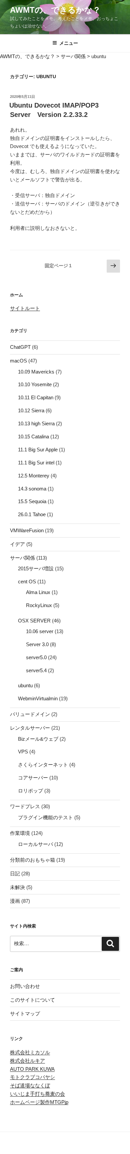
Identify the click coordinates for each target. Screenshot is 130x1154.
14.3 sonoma (32, 488)
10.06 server (39, 631)
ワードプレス (25, 806)
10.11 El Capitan (35, 397)
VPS (23, 751)
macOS (18, 361)
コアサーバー (33, 777)
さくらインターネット (43, 764)
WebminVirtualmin (38, 698)
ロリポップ (30, 791)
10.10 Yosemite (35, 384)
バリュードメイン (30, 714)
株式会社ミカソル (30, 1052)
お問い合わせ (25, 986)
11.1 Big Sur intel (36, 462)
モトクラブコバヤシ (32, 1077)
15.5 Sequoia (32, 501)
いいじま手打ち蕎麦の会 (37, 1094)
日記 (15, 873)
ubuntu (25, 685)
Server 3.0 (37, 644)
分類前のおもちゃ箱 (32, 860)
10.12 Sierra (31, 410)
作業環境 (20, 833)
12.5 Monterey (33, 475)
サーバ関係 (22, 558)
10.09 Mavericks (36, 372)
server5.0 (36, 657)
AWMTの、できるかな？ (55, 9)
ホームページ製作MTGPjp (39, 1102)
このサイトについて (32, 1000)
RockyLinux (39, 605)
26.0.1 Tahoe (32, 514)
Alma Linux (38, 592)
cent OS (27, 581)
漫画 (15, 901)
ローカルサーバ (35, 844)
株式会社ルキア (27, 1060)
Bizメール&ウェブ (38, 739)
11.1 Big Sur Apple (38, 449)
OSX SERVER (34, 620)
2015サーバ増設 (36, 568)
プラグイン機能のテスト (45, 817)
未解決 (17, 887)
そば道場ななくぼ (30, 1085)
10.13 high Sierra (36, 423)
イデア (17, 544)
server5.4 (36, 670)
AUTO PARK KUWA (32, 1069)
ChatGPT (20, 347)
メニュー (68, 43)
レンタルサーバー (30, 728)
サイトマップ (25, 1013)
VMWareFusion (27, 530)
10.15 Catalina (33, 436)
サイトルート (25, 308)
